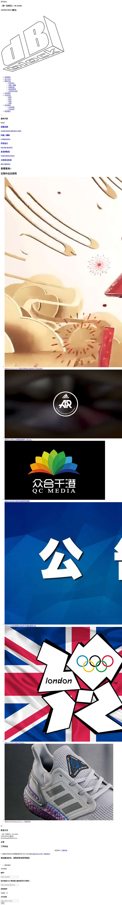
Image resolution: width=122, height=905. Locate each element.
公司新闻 (11, 107)
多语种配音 (12, 89)
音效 (9, 101)
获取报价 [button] (4, 1)
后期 (9, 103)
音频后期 (11, 87)
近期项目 (8, 77)
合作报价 (8, 93)
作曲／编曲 (12, 85)
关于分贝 (8, 79)
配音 (9, 97)
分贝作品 (8, 95)
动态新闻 (8, 105)
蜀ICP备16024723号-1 (36, 854)
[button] (63, 865)
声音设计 (11, 83)
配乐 (9, 99)
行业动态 (11, 109)
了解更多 (64, 850)
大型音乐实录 (13, 91)
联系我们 (8, 111)
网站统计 (47, 854)
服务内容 (8, 81)
